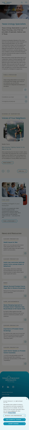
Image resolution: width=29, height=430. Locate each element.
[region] (14, 413)
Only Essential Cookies (13, 419)
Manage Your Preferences (13, 415)
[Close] (26, 399)
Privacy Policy (12, 412)
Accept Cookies (13, 423)
